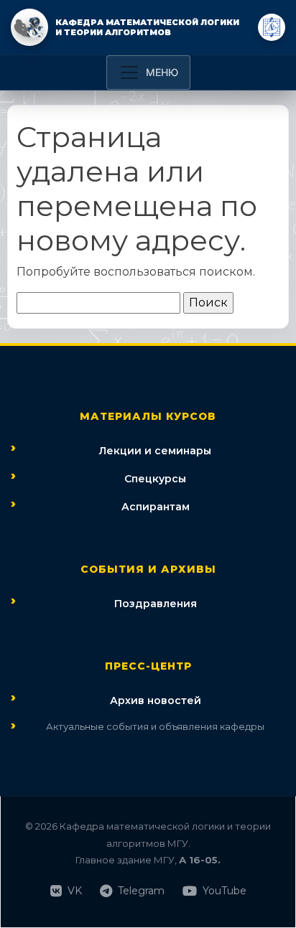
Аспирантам (155, 506)
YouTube (224, 890)
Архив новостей (155, 700)
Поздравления (155, 603)
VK (75, 890)
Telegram (141, 890)
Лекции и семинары (155, 450)
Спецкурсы (155, 478)
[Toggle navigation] (148, 72)
